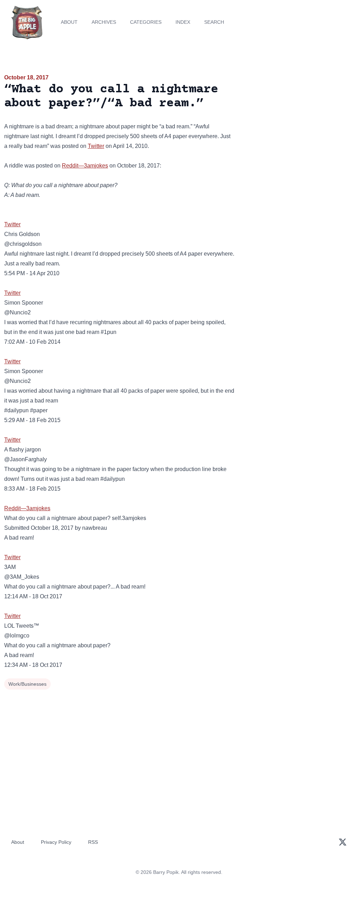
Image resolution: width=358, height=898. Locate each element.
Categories (146, 22)
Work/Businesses (27, 684)
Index (183, 22)
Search (214, 22)
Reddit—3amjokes (85, 166)
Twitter (96, 146)
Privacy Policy (56, 842)
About (69, 22)
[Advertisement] (298, 122)
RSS (93, 842)
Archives (104, 22)
